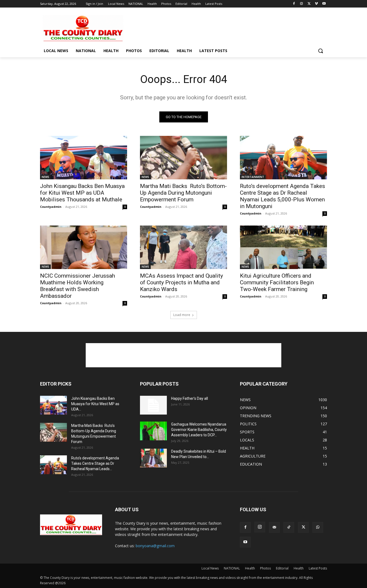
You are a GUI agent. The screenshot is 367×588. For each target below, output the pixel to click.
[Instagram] (301, 4)
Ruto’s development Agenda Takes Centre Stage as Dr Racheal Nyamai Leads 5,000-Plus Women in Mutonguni (282, 196)
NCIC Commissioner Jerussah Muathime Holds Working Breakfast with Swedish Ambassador (77, 286)
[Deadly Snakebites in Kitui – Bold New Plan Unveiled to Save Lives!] (153, 458)
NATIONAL (232, 568)
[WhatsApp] (317, 527)
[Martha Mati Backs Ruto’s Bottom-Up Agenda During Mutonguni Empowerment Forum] (183, 157)
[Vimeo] (316, 4)
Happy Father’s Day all (189, 398)
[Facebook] (294, 4)
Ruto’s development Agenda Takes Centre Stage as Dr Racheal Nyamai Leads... (95, 463)
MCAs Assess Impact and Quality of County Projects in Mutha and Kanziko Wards (181, 282)
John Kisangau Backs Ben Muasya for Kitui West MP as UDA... (95, 403)
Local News (210, 568)
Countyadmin (51, 207)
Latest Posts (318, 568)
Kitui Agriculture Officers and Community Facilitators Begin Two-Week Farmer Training (277, 282)
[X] (309, 4)
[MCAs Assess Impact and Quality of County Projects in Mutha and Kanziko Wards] (183, 247)
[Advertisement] (224, 28)
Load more (181, 315)
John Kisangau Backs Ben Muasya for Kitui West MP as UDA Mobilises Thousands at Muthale (82, 193)
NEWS (45, 177)
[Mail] (274, 527)
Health (250, 568)
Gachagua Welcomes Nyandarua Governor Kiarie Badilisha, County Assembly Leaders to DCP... (199, 429)
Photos (265, 568)
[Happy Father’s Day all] (153, 405)
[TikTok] (288, 527)
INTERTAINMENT (253, 177)
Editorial (282, 568)
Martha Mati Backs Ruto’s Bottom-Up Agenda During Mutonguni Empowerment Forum (183, 193)
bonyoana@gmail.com (155, 545)
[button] (320, 50)
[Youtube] (324, 4)
